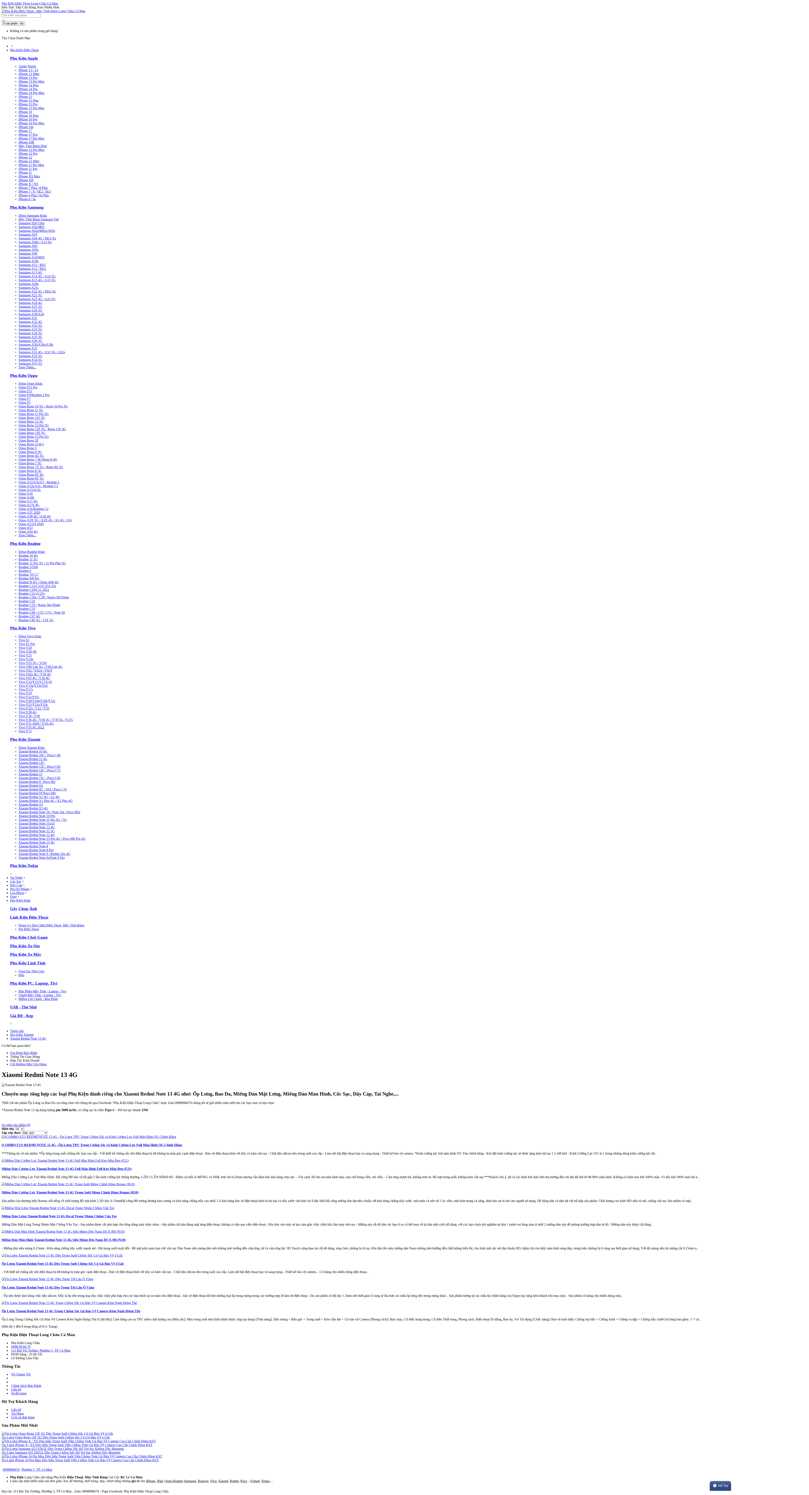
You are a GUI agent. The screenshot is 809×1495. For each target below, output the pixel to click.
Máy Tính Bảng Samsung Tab (39, 219)
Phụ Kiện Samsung (27, 207)
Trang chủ (17, 1031)
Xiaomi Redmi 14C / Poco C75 (39, 770)
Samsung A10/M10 (31, 257)
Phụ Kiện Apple (24, 58)
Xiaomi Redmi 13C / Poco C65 (39, 766)
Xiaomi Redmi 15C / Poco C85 (39, 778)
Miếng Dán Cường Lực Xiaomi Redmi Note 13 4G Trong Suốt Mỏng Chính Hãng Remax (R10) (70, 1192)
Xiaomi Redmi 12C (32, 763)
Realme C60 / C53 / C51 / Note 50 (42, 612)
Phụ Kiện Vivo (23, 628)
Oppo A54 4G (28, 531)
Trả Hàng (17, 1413)
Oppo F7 (25, 399)
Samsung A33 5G (30, 329)
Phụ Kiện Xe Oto (25, 946)
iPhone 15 (25, 96)
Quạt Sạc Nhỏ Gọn (31, 971)
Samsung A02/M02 (31, 227)
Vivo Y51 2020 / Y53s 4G (36, 723)
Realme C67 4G (29, 616)
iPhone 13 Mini (29, 74)
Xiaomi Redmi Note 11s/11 (37, 823)
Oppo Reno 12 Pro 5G (34, 425)
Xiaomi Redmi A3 (31, 804)
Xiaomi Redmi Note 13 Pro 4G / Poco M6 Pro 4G (52, 838)
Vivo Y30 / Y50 (29, 716)
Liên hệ (16, 1389)
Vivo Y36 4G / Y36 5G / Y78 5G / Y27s (46, 720)
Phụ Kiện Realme (25, 543)
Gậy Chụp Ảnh (23, 908)
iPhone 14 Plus (29, 85)
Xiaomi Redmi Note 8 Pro (36, 850)
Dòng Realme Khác (32, 552)
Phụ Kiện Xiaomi (25, 739)
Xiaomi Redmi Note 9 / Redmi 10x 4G (44, 854)
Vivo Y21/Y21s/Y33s (33, 704)
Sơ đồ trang (19, 1393)
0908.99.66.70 (21, 1346)
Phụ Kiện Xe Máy (25, 954)
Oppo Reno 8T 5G (31, 478)
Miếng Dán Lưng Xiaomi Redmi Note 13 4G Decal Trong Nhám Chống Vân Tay (59, 1216)
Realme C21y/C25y (32, 593)
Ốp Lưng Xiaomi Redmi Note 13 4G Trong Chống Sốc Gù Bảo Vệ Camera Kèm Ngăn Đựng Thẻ (71, 1311)
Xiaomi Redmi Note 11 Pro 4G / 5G (43, 819)
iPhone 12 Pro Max (31, 150)
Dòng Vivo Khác (30, 636)
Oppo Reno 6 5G (30, 452)
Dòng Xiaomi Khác (32, 747)
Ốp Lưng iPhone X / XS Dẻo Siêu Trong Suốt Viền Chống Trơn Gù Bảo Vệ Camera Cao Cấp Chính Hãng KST (77, 1445)
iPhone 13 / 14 (28, 70)
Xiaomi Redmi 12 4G (33, 759)
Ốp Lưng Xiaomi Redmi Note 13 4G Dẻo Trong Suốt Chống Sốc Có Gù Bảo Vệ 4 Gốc (63, 1263)
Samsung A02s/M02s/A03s (37, 231)
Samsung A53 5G (30, 356)
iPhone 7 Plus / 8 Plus (33, 188)
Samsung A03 (28, 234)
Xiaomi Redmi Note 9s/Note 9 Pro (42, 857)
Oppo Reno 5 (28, 448)
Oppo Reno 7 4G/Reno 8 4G (38, 459)
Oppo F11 (25, 391)
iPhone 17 (25, 131)
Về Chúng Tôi (21, 1374)
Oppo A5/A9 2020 (31, 524)
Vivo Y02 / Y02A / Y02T (35, 670)
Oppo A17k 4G (29, 505)
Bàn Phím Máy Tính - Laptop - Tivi (42, 991)
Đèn (21, 975)
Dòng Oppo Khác (31, 383)
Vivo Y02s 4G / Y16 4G (35, 674)
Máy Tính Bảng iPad (33, 146)
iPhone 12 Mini (29, 161)
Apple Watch (27, 66)
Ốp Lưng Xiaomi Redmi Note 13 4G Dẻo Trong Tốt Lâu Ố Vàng (48, 1287)
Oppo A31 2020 (29, 512)
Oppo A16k (26, 497)
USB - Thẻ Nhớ (23, 1007)
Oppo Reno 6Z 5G (31, 455)
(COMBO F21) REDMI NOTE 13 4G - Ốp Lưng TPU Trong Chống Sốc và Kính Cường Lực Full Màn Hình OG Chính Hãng (92, 1145)
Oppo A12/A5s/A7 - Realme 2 (39, 482)
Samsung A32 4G (30, 322)
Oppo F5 (25, 402)
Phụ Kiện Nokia (24, 865)
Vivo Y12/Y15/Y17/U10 (35, 682)
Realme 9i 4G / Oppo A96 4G (39, 582)
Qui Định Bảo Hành (23, 1053)
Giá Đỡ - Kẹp (21, 1016)
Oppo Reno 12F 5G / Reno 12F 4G (42, 429)
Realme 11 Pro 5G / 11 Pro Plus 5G (42, 563)
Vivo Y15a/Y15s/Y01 (33, 685)
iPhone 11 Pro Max (31, 165)
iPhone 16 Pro (28, 119)
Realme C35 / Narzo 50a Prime (39, 605)
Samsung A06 (28, 253)
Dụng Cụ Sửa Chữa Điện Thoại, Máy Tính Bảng (51, 925)
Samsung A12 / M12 (32, 268)
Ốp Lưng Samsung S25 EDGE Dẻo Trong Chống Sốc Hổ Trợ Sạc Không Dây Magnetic (61, 1452)
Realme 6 (25, 571)
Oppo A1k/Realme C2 (33, 509)
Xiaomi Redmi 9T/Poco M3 (37, 793)
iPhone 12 (25, 157)
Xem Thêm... (27, 367)
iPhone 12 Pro (28, 153)
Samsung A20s (29, 284)
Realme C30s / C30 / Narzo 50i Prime (44, 597)
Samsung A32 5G (30, 325)
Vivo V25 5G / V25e (33, 663)
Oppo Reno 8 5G (30, 471)
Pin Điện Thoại (29, 929)
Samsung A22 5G (30, 295)
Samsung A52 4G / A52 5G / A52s (42, 352)
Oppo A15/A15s (30, 490)
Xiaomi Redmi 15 (30, 774)
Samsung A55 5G (30, 363)
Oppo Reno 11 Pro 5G (34, 414)
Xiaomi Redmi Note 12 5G (37, 831)
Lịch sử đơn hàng (23, 1417)
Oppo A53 (26, 528)
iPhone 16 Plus (29, 115)
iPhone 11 (25, 172)
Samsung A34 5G (30, 333)
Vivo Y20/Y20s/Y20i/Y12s (37, 701)
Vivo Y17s (26, 689)
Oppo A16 (26, 493)
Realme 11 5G (28, 559)
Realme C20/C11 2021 (34, 590)
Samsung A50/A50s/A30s (36, 344)
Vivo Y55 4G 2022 (31, 727)
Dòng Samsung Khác (33, 215)
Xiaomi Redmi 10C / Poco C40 (39, 755)
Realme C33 (27, 601)
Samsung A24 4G (30, 303)
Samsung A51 (28, 348)
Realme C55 (27, 608)
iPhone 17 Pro (28, 134)
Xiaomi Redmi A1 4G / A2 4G (39, 797)
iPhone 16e (26, 127)
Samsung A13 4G (30, 272)
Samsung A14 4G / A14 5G (37, 276)
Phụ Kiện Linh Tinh (28, 963)
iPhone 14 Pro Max (31, 93)
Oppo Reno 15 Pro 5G (34, 436)
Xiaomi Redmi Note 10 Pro (37, 816)
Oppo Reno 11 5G (31, 410)
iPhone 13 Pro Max (31, 81)
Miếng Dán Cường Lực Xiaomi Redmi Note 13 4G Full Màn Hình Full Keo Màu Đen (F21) (67, 1169)
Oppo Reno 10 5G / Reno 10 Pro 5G (43, 406)
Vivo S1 (24, 640)
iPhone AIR (26, 142)
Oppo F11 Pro (28, 387)
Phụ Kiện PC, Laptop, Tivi (33, 983)
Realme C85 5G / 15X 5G (36, 620)
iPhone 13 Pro (28, 77)
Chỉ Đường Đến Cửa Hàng (28, 1064)
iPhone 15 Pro (28, 104)
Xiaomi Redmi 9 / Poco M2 (37, 782)
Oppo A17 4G (28, 501)
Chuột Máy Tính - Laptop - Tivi (40, 995)
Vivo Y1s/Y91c (29, 697)
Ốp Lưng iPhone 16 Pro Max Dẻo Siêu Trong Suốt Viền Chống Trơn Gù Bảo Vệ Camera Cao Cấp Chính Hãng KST (80, 1460)
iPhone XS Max (29, 176)
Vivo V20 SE (28, 651)
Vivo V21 (25, 655)
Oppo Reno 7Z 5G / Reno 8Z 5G (41, 467)
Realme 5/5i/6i (28, 567)
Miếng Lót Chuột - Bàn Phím (38, 999)
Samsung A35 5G (30, 337)
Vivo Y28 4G (28, 712)
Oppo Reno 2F (29, 440)
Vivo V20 (25, 647)
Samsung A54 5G (30, 360)
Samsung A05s (29, 249)
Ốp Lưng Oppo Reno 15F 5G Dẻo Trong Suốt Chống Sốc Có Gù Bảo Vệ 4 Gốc (56, 1437)
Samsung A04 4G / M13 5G (37, 238)
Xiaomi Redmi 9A (31, 785)
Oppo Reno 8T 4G (31, 474)
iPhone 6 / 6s (27, 199)
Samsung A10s (29, 261)
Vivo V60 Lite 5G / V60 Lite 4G (41, 666)
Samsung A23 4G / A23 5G (37, 299)
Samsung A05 (28, 246)
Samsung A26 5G (30, 310)
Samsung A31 (28, 318)
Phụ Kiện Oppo (24, 375)
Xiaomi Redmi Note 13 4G (37, 835)
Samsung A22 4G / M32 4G (37, 291)
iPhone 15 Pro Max (31, 108)
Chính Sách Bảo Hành (26, 1385)
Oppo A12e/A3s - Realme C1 (38, 486)
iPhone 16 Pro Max (31, 123)
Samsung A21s (29, 287)
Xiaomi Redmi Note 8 (33, 846)
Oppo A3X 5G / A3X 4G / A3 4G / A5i (45, 520)
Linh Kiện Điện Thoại (29, 917)
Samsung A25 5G (30, 306)
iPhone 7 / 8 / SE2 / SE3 (35, 191)
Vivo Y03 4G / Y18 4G (34, 678)
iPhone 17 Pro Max (31, 138)
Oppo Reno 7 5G (30, 463)
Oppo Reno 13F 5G (32, 433)
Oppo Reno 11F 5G (32, 417)
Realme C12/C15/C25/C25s (37, 586)
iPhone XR (26, 180)
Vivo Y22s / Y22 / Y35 (34, 708)
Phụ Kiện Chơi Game (29, 937)
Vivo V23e (26, 659)
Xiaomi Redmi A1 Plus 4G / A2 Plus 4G (46, 801)
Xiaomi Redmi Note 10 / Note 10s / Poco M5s (49, 812)
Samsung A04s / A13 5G (35, 242)
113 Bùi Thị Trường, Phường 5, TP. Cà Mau (40, 1350)
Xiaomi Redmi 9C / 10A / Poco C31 (43, 789)
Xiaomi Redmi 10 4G (33, 751)
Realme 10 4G (28, 555)
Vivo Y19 (25, 693)
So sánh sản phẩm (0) (16, 1125)
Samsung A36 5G (30, 341)
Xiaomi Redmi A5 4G (33, 808)
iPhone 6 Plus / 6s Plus (34, 195)
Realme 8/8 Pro (29, 578)
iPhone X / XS (28, 184)
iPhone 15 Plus (29, 100)
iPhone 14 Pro (28, 89)
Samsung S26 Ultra (31, 223)
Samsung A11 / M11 (32, 265)
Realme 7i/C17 (29, 574)
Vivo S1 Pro (27, 644)
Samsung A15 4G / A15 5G (37, 280)
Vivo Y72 (25, 731)
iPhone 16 (25, 112)
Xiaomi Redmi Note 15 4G (37, 842)
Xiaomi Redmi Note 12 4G (37, 827)
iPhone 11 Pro (28, 169)
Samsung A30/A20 (31, 314)
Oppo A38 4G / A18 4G (35, 516)
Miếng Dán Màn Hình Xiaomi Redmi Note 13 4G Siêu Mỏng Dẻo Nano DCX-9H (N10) (64, 1240)
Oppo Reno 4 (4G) (31, 444)
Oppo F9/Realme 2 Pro (34, 395)
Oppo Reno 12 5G (31, 421)
